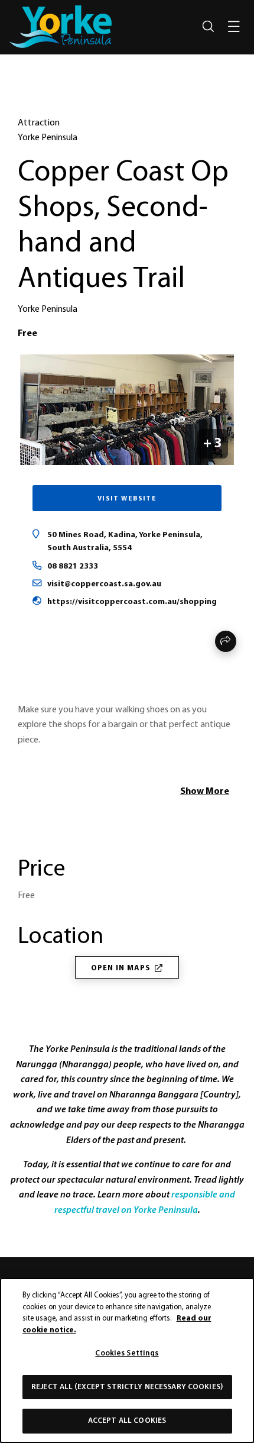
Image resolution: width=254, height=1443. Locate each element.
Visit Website (127, 498)
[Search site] (208, 27)
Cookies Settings (126, 1353)
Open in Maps (121, 968)
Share (225, 641)
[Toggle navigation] (234, 26)
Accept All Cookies (127, 1421)
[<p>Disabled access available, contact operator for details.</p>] (21, 829)
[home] (60, 26)
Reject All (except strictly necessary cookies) (127, 1387)
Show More (204, 791)
